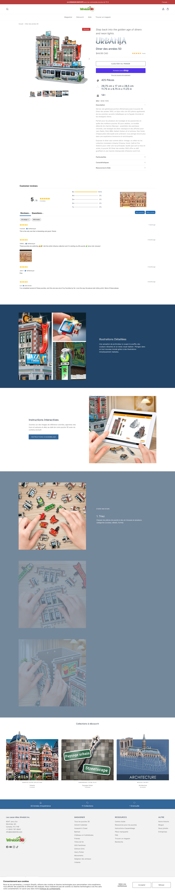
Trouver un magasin (103, 17)
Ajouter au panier (120, 64)
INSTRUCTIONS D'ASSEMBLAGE (43, 437)
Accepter (141, 885)
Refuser (161, 885)
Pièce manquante (121, 832)
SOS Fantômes (80, 845)
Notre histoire (163, 822)
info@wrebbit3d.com (14, 832)
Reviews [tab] (25, 213)
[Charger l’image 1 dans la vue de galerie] (60, 58)
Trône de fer (79, 842)
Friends (77, 838)
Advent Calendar (80, 825)
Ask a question (140, 212)
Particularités (101, 157)
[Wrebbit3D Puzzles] (87, 9)
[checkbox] (36, 219)
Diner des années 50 (31, 24)
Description (100, 105)
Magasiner (68, 17)
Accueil (21, 24)
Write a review (150, 212)
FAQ (116, 835)
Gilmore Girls (79, 849)
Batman (77, 832)
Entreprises (162, 832)
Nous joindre (163, 828)
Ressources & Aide (103, 168)
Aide (89, 17)
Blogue (161, 825)
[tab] (37, 213)
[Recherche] (7, 9)
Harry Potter (79, 852)
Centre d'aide (120, 822)
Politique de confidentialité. (49, 889)
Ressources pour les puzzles (126, 825)
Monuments (78, 855)
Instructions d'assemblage (125, 828)
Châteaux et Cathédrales (83, 835)
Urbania (77, 862)
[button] (87, 192)
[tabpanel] (87, 255)
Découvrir (80, 17)
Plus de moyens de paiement (120, 75)
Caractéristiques (102, 162)
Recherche (119, 842)
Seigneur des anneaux (82, 859)
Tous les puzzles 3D (82, 822)
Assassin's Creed (80, 828)
